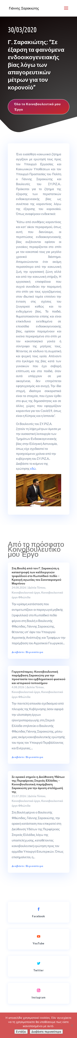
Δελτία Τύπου (36, 587)
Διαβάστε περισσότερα (46, 1031)
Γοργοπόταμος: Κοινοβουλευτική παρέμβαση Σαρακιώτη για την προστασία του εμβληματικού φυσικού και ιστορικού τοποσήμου (38, 677)
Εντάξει (21, 1031)
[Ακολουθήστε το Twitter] (38, 963)
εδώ (33, 468)
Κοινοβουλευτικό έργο (26, 592)
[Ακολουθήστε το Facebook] (38, 909)
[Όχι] (72, 1025)
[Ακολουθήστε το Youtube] (38, 936)
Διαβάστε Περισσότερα (27, 652)
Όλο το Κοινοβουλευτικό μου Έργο (37, 106)
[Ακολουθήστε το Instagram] (38, 990)
